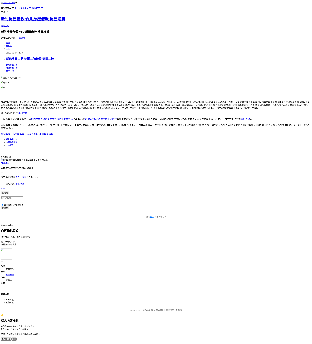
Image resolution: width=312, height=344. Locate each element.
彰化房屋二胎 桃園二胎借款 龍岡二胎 (30, 58)
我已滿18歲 (6, 339)
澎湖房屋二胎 (8, 134)
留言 (24, 177)
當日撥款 (89, 119)
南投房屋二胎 (12, 68)
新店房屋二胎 (100, 119)
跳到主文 (5, 26)
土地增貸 (112, 119)
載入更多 (5, 193)
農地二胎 (10, 71)
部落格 (9, 46)
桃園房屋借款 (38, 119)
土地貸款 (10, 145)
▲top (3, 188)
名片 (8, 49)
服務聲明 (179, 310)
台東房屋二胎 (52, 119)
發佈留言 (5, 208)
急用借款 (245, 119)
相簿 (8, 43)
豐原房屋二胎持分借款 (26, 134)
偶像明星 (20, 184)
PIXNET (138, 310)
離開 (14, 339)
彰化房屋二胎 (66, 119)
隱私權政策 (170, 310)
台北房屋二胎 (12, 65)
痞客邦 (18, 177)
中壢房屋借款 (46, 134)
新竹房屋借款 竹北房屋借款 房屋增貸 (33, 19)
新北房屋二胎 (12, 139)
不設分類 (21, 38)
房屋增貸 (5, 163)
